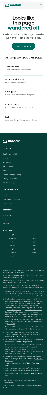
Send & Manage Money (12, 174)
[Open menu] (40, 5)
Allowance (7, 162)
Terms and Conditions (11, 199)
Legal (5, 195)
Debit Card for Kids (10, 154)
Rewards (6, 170)
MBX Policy (11, 324)
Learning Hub (8, 215)
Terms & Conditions (14, 310)
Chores (5, 158)
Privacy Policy (8, 203)
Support (6, 224)
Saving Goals (8, 166)
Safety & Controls (10, 179)
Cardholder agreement (24, 342)
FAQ (4, 220)
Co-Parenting (8, 183)
